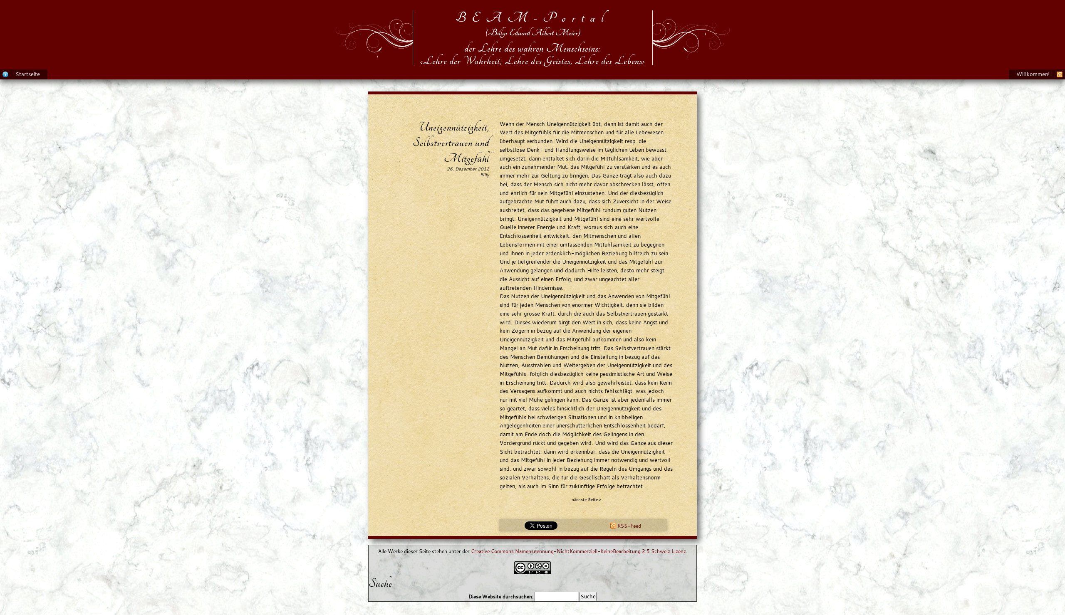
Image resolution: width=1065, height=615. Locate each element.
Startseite (27, 74)
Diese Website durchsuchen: (501, 596)
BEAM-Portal (533, 17)
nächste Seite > (586, 499)
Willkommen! (1033, 74)
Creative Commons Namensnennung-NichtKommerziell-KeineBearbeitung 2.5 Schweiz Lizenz (578, 551)
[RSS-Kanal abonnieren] (1060, 74)
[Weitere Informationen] (5, 74)
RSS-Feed (628, 526)
